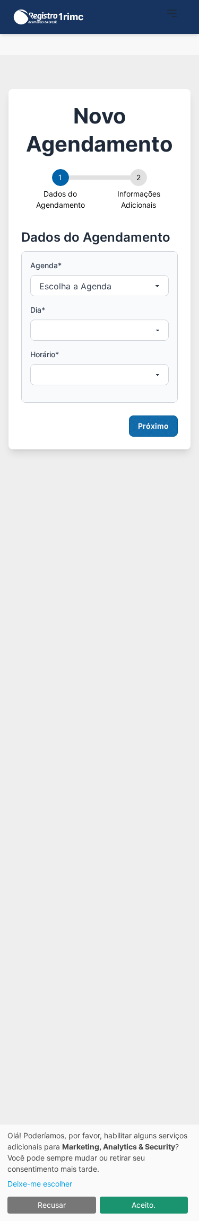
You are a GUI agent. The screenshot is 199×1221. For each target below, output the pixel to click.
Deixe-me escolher (39, 1183)
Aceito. (143, 1204)
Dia (37, 309)
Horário (44, 354)
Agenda (46, 265)
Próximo (153, 425)
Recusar (52, 1204)
